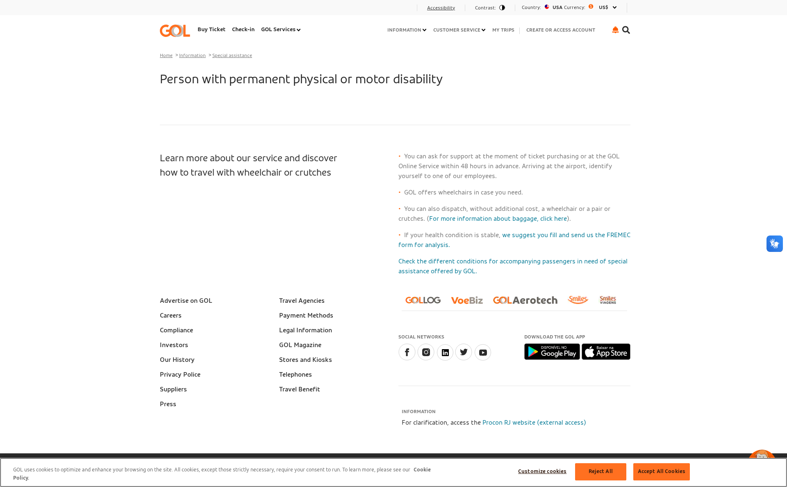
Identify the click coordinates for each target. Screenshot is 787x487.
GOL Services (278, 29)
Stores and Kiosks (305, 360)
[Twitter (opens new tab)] (463, 358)
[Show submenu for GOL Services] (299, 30)
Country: (531, 7)
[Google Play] (552, 351)
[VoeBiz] (470, 303)
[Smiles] (581, 303)
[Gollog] (426, 303)
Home (166, 55)
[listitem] (211, 30)
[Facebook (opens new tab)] (407, 358)
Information (404, 29)
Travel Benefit (299, 389)
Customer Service (456, 29)
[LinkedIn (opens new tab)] (444, 358)
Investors (174, 345)
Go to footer (181, 10)
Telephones (295, 374)
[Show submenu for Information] (425, 30)
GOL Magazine (300, 345)
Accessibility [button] (441, 7)
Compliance (176, 330)
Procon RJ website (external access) (534, 422)
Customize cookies (542, 471)
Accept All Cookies (661, 471)
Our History (177, 360)
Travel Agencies (302, 300)
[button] (615, 29)
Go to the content (189, 10)
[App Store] (606, 351)
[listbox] (571, 7)
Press (168, 404)
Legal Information (305, 330)
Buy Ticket (211, 29)
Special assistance (232, 55)
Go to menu (180, 10)
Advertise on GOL (186, 300)
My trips (503, 29)
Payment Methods (306, 315)
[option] (571, 7)
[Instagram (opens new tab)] (425, 358)
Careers (171, 315)
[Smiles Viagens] (610, 303)
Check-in (243, 29)
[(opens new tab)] (482, 358)
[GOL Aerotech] (528, 303)
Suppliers (173, 389)
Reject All (601, 471)
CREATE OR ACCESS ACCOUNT (560, 29)
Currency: (574, 7)
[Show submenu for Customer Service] (484, 30)
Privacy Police (180, 374)
